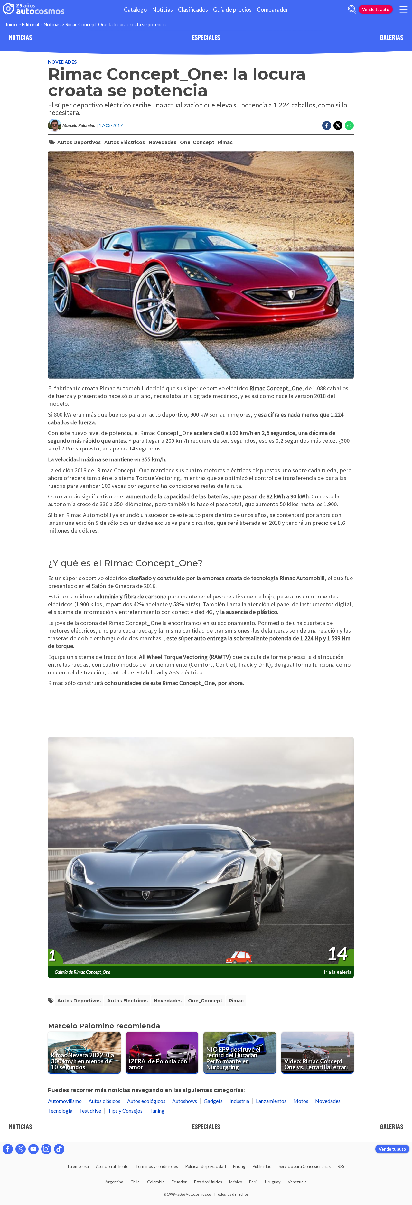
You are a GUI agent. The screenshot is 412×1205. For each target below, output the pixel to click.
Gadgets (213, 1101)
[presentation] (201, 852)
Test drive (90, 1111)
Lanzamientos (271, 1101)
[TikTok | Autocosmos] (59, 1149)
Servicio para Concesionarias (305, 1166)
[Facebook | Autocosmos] (8, 1149)
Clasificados (193, 9)
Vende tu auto (375, 9)
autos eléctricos (124, 142)
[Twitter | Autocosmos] (20, 1149)
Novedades (62, 62)
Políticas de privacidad (205, 1166)
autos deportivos (79, 142)
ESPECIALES (206, 37)
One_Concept (197, 142)
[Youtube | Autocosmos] (33, 1149)
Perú (253, 1181)
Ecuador (179, 1181)
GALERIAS (391, 37)
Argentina (114, 1181)
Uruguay (273, 1181)
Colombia (155, 1181)
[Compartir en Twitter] (337, 125)
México (235, 1181)
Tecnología (60, 1111)
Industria (239, 1101)
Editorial (30, 24)
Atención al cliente (112, 1166)
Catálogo (135, 9)
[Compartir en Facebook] (326, 125)
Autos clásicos (104, 1101)
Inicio (11, 24)
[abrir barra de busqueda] (352, 9)
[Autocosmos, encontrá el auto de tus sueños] (33, 9)
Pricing (239, 1166)
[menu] (403, 9)
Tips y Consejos (125, 1111)
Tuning (156, 1111)
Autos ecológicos (146, 1101)
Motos (300, 1101)
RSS (341, 1166)
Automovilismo (65, 1101)
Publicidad (262, 1166)
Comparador (272, 9)
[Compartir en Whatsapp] (349, 125)
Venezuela (297, 1181)
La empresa (78, 1166)
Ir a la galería (337, 972)
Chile (135, 1181)
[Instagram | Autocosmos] (46, 1149)
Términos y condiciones (157, 1166)
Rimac (225, 142)
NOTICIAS (20, 37)
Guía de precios (232, 9)
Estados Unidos (208, 1181)
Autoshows (184, 1101)
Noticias (162, 9)
